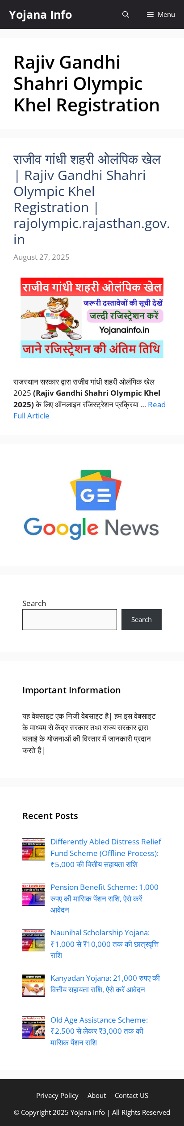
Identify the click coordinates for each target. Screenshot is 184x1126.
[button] (125, 14)
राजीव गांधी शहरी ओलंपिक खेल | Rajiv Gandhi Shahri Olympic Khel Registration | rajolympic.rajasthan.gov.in (91, 199)
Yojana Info (40, 14)
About (97, 1095)
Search (34, 603)
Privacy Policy (57, 1095)
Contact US (131, 1095)
